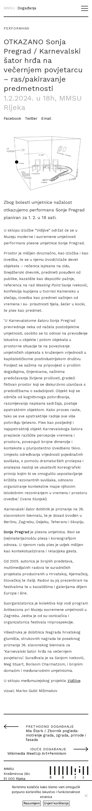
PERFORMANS (16, 28)
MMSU (9, 8)
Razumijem (32, 803)
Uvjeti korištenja (56, 803)
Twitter (31, 118)
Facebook (12, 118)
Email (46, 118)
